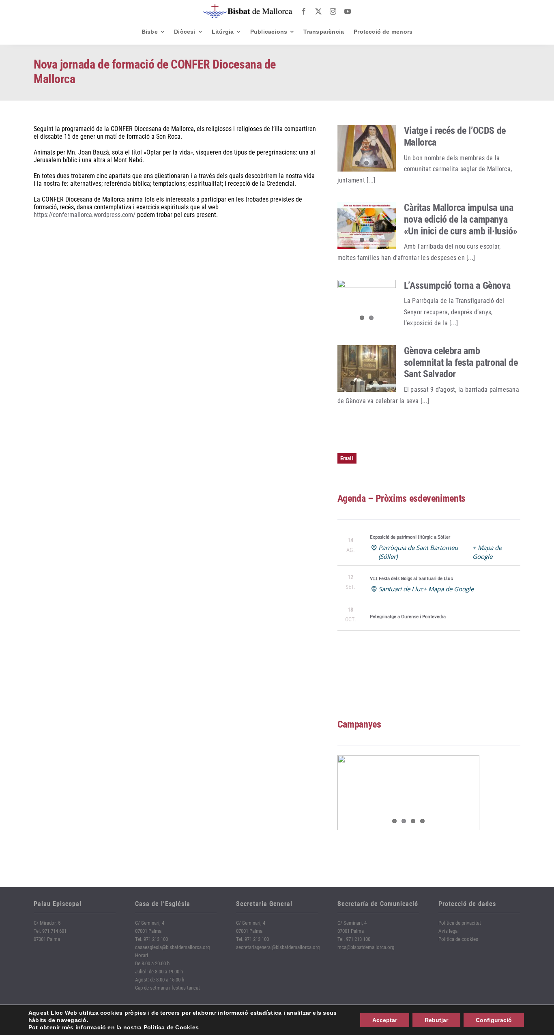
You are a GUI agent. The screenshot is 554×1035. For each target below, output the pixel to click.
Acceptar (384, 1020)
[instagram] (333, 11)
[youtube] (347, 11)
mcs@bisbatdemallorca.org (365, 947)
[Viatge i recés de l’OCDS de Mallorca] (366, 148)
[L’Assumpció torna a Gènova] (366, 303)
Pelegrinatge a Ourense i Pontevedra (408, 616)
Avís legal (448, 931)
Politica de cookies (458, 939)
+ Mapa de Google (448, 589)
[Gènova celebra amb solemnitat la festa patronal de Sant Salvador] (366, 368)
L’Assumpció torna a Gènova (457, 285)
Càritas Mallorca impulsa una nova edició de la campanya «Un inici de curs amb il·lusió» (460, 219)
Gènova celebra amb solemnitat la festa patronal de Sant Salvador (461, 362)
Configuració (494, 1020)
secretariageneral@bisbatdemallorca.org (278, 947)
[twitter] (318, 11)
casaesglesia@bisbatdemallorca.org (172, 947)
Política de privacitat (459, 923)
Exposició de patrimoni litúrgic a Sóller (410, 537)
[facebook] (304, 11)
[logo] (247, 7)
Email (347, 458)
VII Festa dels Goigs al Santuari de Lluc (411, 578)
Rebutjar (436, 1020)
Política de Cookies (171, 1027)
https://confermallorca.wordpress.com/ (84, 215)
